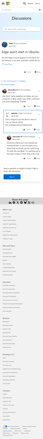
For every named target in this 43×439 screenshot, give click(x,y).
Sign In (37, 3)
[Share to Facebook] (14, 202)
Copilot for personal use (9, 227)
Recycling (15, 433)
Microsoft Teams (7, 340)
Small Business (7, 347)
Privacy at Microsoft (8, 405)
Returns (5, 260)
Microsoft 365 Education (9, 296)
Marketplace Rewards (9, 380)
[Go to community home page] (8, 3)
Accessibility (6, 416)
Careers (5, 394)
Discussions (7, 10)
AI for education (7, 311)
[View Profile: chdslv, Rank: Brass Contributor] (4, 44)
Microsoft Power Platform (10, 336)
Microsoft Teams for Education (11, 293)
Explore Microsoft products (10, 235)
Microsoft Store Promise (9, 271)
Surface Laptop (7, 216)
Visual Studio (6, 383)
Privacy (25, 428)
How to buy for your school (10, 300)
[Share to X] (18, 202)
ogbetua (14, 113)
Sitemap (5, 428)
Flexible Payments (8, 275)
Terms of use (18, 431)
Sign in (12, 177)
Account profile (7, 249)
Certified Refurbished (9, 267)
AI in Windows (7, 231)
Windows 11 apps (7, 238)
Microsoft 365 (6, 332)
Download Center (7, 253)
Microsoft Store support (9, 256)
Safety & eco (6, 433)
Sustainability (6, 420)
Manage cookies (7, 431)
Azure (4, 358)
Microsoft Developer (8, 361)
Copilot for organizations (10, 224)
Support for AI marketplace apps (12, 369)
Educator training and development (12, 304)
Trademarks (27, 431)
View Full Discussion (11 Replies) (14, 81)
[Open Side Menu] (3, 3)
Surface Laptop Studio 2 (9, 220)
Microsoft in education (9, 285)
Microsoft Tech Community (10, 372)
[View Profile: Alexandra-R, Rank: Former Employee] (4, 91)
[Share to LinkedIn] (10, 202)
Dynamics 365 (7, 329)
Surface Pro (6, 213)
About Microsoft (7, 398)
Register (30, 3)
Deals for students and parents (11, 307)
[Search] (24, 3)
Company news (7, 401)
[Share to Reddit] (21, 202)
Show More (8, 64)
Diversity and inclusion (9, 412)
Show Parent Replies (8, 84)
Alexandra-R (13, 90)
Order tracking (7, 264)
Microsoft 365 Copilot (9, 343)
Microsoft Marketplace (9, 376)
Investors (5, 409)
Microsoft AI (6, 321)
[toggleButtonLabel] (39, 9)
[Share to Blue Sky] (25, 202)
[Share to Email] (33, 202)
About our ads (24, 433)
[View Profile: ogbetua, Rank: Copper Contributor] (7, 114)
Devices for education (9, 289)
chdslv (11, 43)
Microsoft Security (8, 325)
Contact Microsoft (15, 428)
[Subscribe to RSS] (29, 202)
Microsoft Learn (7, 365)
